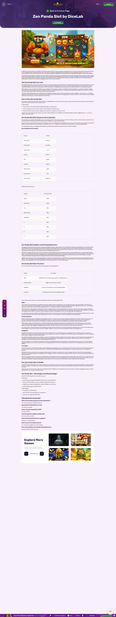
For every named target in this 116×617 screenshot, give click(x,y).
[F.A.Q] (4, 315)
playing (86, 112)
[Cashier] (4, 308)
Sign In (97, 4)
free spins (52, 124)
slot (51, 314)
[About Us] (4, 312)
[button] (26, 454)
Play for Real (58, 22)
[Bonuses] (4, 305)
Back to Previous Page (60, 11)
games (57, 260)
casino (90, 72)
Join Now (109, 4)
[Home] (4, 302)
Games (9, 4)
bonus (86, 93)
